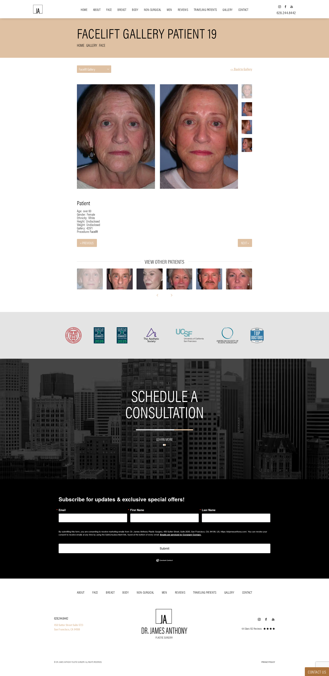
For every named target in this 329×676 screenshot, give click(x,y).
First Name (137, 510)
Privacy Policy (268, 662)
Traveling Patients (205, 9)
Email (62, 510)
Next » (245, 242)
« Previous (87, 242)
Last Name (209, 510)
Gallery (228, 9)
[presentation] (159, 295)
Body (135, 9)
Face (109, 9)
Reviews (183, 9)
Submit (164, 548)
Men (169, 9)
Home (84, 9)
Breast (121, 9)
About (97, 9)
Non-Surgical (152, 9)
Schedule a (164, 403)
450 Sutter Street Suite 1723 (68, 625)
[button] (279, 6)
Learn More (164, 439)
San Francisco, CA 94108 (67, 629)
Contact (243, 9)
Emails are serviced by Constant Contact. (180, 534)
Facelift (94, 231)
